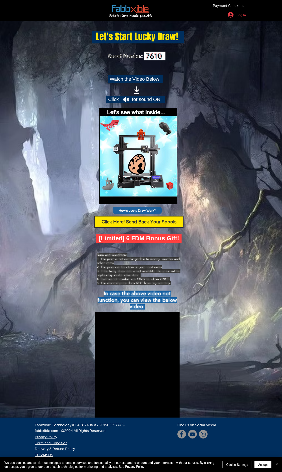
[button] (137, 210)
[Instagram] (203, 434)
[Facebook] (181, 434)
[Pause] (105, 198)
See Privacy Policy (131, 466)
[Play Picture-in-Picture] (163, 198)
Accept (263, 464)
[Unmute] (112, 198)
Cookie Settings (237, 464)
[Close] (276, 464)
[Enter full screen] (171, 198)
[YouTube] (192, 434)
